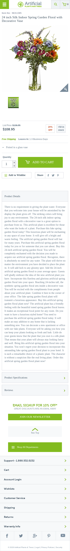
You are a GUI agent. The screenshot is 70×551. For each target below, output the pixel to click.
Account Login (13, 479)
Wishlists (9, 489)
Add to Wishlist (16, 175)
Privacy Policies (47, 547)
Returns (8, 517)
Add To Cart (43, 162)
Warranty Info (12, 526)
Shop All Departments (27, 447)
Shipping (9, 507)
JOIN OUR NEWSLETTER (35, 416)
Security (59, 547)
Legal (37, 547)
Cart (6, 470)
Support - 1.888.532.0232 (19, 460)
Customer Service (14, 498)
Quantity (7, 157)
